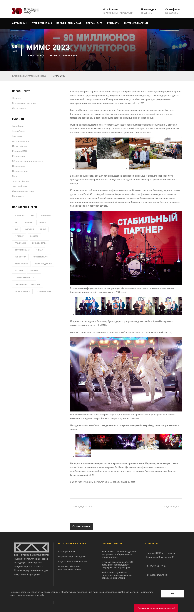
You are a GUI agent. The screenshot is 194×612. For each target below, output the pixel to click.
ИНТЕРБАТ (19, 236)
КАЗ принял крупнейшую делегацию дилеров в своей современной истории (117, 575)
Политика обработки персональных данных (70, 568)
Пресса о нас (19, 166)
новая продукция (43, 264)
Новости (16, 98)
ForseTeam (17, 126)
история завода (20, 141)
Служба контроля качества (72, 561)
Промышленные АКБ (69, 23)
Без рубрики (18, 131)
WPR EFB (28, 222)
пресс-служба (36, 56)
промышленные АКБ (24, 278)
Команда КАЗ (19, 151)
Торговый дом (69, 56)
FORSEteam (46, 215)
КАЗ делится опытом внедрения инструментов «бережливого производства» (119, 554)
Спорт (15, 176)
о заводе (19, 271)
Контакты (113, 23)
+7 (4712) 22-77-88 (156, 566)
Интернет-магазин (136, 23)
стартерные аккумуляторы (27, 285)
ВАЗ (16, 229)
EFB (32, 215)
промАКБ (34, 271)
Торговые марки (40, 257)
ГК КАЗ (43, 229)
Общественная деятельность (27, 161)
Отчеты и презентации (24, 103)
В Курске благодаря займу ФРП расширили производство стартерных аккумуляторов (118, 565)
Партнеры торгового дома (72, 556)
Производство (20, 171)
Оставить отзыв (81, 526)
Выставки (55, 56)
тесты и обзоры (22, 292)
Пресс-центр (94, 23)
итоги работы (21, 264)
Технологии (20, 257)
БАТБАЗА (43, 222)
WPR (16, 222)
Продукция (20, 243)
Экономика (18, 196)
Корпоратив (18, 156)
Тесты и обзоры (20, 181)
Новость (34, 236)
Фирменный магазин (23, 191)
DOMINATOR (20, 215)
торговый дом (44, 292)
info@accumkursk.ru (157, 575)
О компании (19, 23)
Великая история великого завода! (156, 608)
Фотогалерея (19, 108)
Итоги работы (19, 146)
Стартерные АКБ (42, 23)
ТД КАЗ (39, 250)
